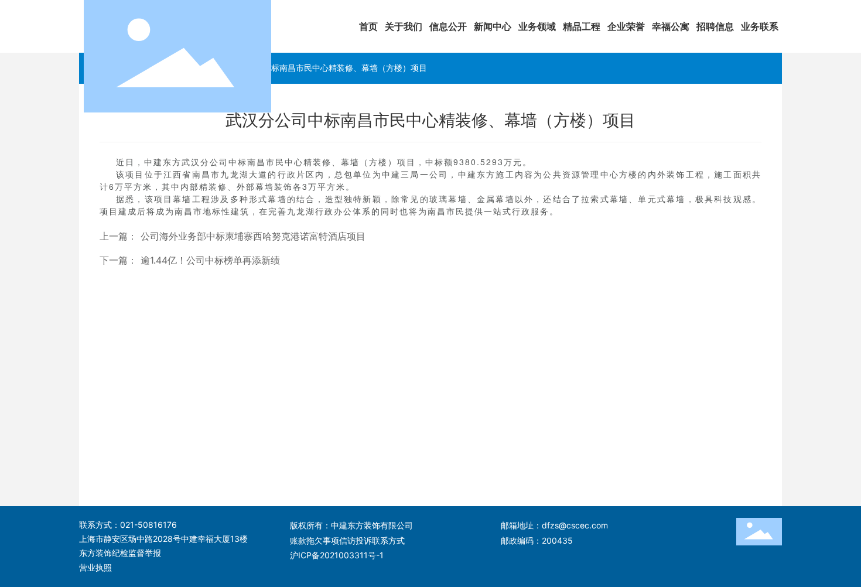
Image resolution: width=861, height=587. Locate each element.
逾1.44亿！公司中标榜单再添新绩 (210, 260)
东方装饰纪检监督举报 (120, 553)
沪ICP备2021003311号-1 (337, 555)
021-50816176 (148, 525)
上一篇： (118, 236)
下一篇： (118, 260)
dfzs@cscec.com (575, 525)
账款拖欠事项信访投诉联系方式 (347, 540)
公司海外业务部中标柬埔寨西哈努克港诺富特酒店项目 (253, 236)
